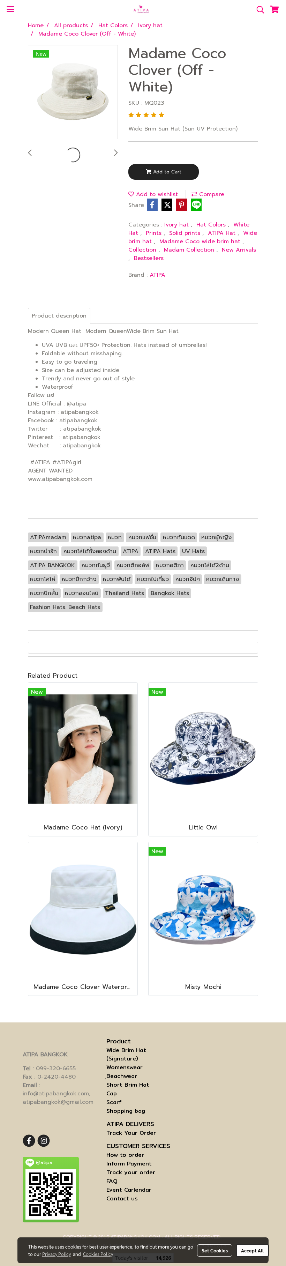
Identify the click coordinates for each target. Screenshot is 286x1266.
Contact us (122, 1198)
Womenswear (124, 1067)
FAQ (112, 1181)
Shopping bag (125, 1111)
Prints (155, 233)
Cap (111, 1093)
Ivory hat (177, 225)
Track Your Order (131, 1133)
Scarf (114, 1102)
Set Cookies (215, 1250)
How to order (125, 1154)
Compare (210, 194)
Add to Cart (166, 172)
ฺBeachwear (121, 1076)
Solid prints (185, 233)
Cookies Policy (98, 1254)
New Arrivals (239, 250)
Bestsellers (149, 258)
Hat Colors (212, 225)
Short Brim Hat (127, 1084)
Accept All (252, 1250)
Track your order (130, 1172)
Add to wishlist (156, 194)
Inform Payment (129, 1163)
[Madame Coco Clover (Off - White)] (73, 92)
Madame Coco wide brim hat (200, 241)
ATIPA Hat (223, 233)
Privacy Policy (56, 1254)
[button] (258, 10)
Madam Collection (190, 250)
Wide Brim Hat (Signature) (126, 1054)
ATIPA (157, 275)
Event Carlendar (128, 1189)
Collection (143, 250)
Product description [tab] (59, 316)
